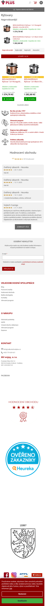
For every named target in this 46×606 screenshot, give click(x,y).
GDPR (3, 322)
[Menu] (41, 3)
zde (10, 589)
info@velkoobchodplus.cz (11, 348)
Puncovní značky (6, 289)
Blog (2, 286)
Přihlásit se (8, 268)
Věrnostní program (7, 300)
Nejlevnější (18, 50)
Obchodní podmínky (7, 319)
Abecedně (36, 50)
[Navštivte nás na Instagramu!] (19, 569)
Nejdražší (27, 50)
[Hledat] (30, 3)
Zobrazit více (22, 226)
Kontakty (4, 297)
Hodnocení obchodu (22, 152)
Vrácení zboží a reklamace (9, 324)
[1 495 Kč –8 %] (11, 68)
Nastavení (22, 594)
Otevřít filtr (22, 56)
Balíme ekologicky (7, 294)
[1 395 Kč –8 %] (32, 68)
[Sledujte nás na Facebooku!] (12, 569)
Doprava (4, 330)
